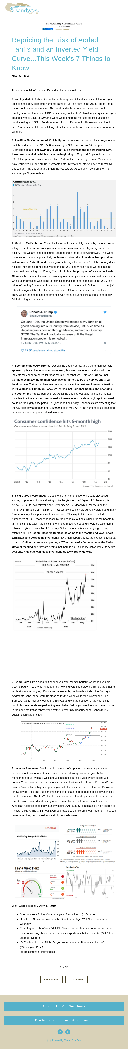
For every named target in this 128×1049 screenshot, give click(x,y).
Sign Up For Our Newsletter (64, 1006)
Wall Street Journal (71, 914)
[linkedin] (60, 1032)
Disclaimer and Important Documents (64, 1020)
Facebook (51, 979)
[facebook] (67, 1032)
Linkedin (76, 979)
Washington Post (32, 947)
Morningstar (48, 951)
